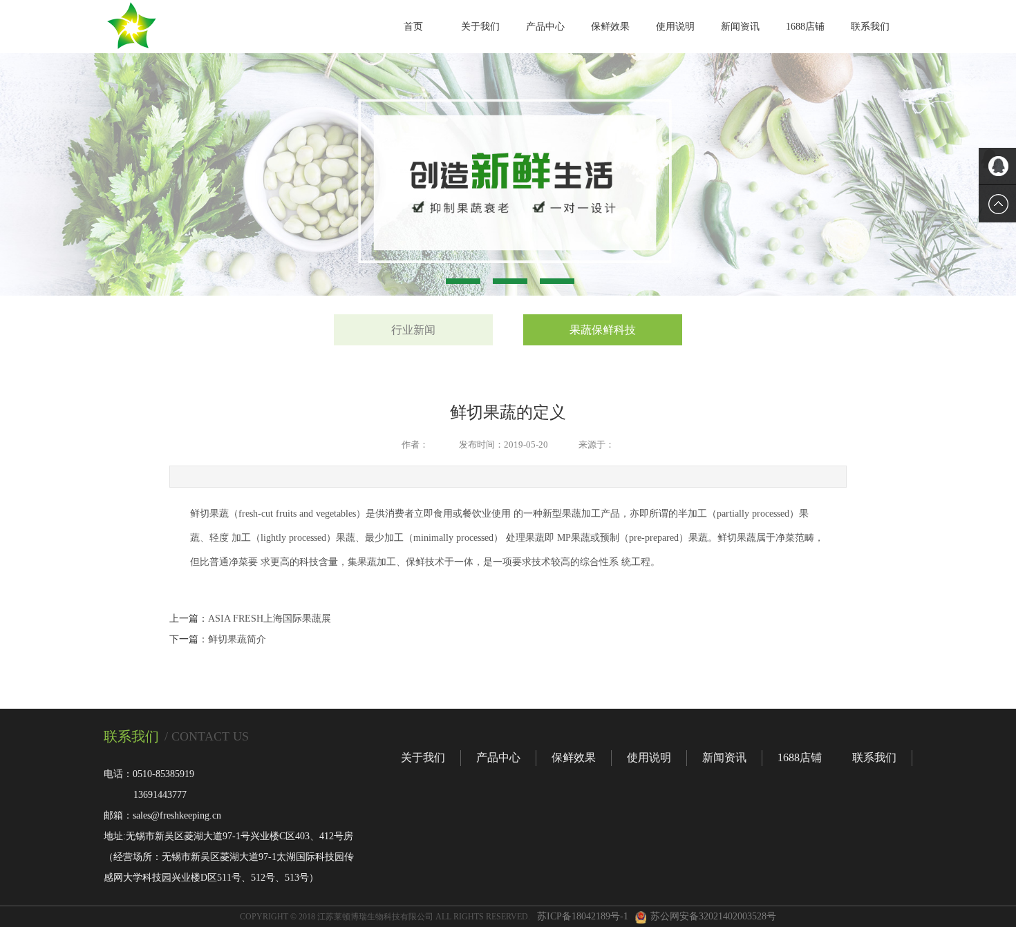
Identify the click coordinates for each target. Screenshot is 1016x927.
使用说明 (675, 26)
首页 (413, 26)
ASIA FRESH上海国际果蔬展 (269, 618)
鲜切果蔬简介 (237, 639)
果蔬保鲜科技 (603, 330)
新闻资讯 (740, 26)
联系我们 (870, 26)
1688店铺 (805, 26)
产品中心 (545, 26)
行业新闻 (413, 330)
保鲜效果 (610, 26)
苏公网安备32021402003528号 (713, 916)
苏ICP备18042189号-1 (582, 916)
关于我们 (480, 26)
